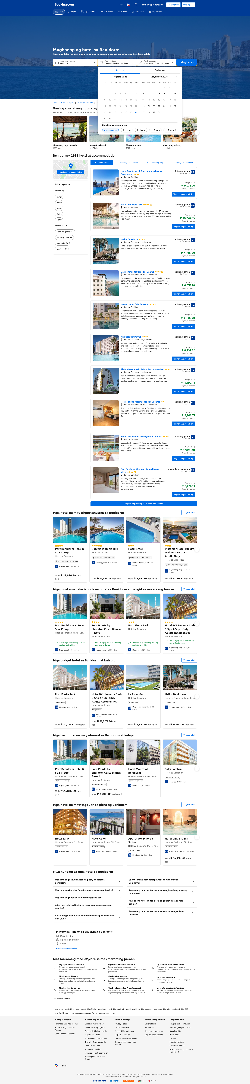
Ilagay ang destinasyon (68, 61)
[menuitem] (59, 12)
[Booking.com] (64, 4)
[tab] (120, 70)
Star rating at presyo (155, 162)
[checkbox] (136, 87)
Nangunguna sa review (183, 162)
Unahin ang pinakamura (128, 162)
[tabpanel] (140, 104)
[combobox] (75, 63)
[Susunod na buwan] (176, 77)
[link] (70, 197)
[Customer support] (136, 5)
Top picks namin (102, 162)
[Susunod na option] (197, 132)
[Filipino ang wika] (129, 5)
